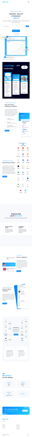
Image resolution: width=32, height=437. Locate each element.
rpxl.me (5, 434)
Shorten (27, 26)
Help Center (18, 426)
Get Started (24, 67)
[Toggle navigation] (29, 2)
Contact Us (17, 429)
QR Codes (3, 426)
